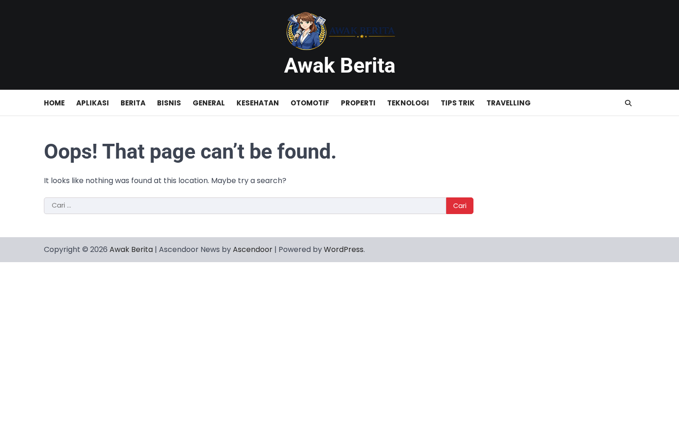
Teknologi (408, 103)
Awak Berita (339, 65)
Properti (358, 103)
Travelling (508, 103)
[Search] (628, 103)
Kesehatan (257, 103)
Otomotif (310, 103)
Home (54, 103)
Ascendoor (253, 249)
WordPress (344, 249)
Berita (133, 103)
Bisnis (169, 103)
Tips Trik (458, 103)
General (209, 103)
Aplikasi (92, 103)
